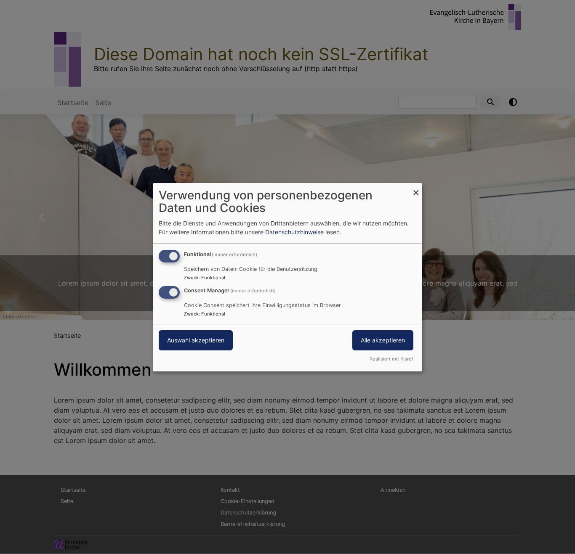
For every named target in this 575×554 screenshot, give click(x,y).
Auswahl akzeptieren (195, 340)
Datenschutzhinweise (294, 232)
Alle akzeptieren (383, 340)
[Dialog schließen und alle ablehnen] (416, 188)
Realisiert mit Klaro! (391, 359)
